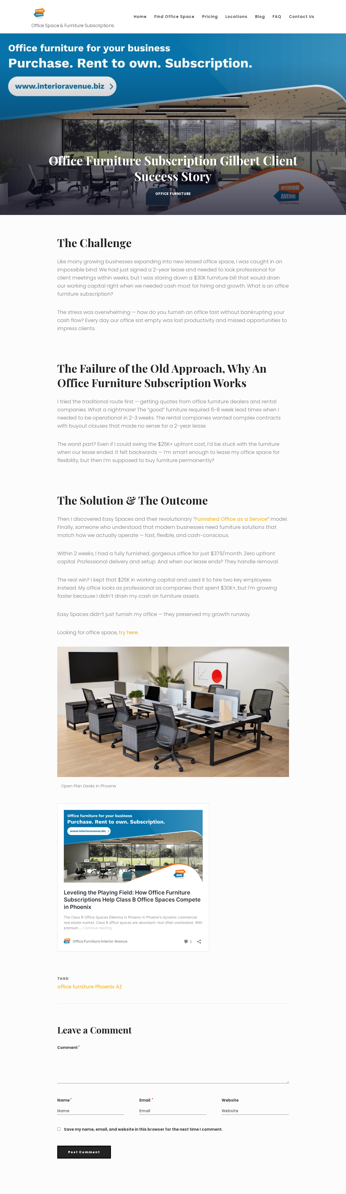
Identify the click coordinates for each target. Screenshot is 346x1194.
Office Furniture (173, 193)
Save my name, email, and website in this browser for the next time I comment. (143, 1129)
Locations (236, 16)
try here (128, 632)
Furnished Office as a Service (231, 519)
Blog (260, 16)
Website (230, 1100)
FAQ (277, 16)
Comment (68, 1047)
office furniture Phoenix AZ (89, 986)
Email (146, 1100)
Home (140, 16)
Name (64, 1100)
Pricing (210, 16)
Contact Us (301, 16)
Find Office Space (174, 16)
